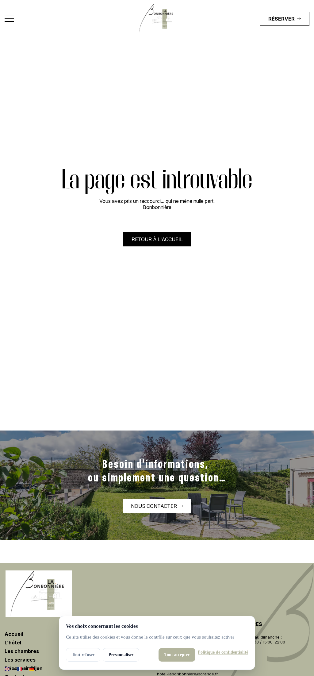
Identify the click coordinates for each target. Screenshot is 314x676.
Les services (20, 660)
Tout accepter (177, 654)
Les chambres (22, 651)
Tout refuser (83, 654)
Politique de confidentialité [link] (223, 652)
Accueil (14, 634)
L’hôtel (13, 642)
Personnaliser (121, 654)
